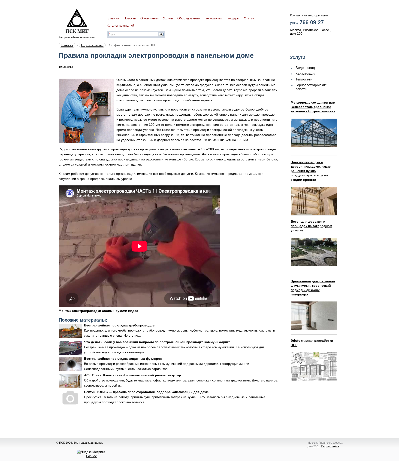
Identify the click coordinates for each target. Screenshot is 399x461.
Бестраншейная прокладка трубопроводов (119, 325)
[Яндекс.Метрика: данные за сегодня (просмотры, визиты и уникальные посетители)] (91, 452)
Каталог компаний (120, 25)
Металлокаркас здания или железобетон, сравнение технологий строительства (313, 107)
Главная (113, 18)
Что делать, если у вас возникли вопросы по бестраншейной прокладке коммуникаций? (157, 342)
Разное (91, 456)
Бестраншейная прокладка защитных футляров (123, 358)
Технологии (213, 18)
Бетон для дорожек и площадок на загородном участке (311, 226)
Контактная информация (309, 15)
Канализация (306, 73)
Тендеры (232, 18)
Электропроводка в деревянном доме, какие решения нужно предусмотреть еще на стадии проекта (311, 170)
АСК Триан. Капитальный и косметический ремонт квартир (132, 375)
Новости (130, 18)
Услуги (168, 18)
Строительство (92, 45)
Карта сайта (330, 446)
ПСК (77, 21)
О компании (149, 18)
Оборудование (188, 18)
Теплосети (304, 79)
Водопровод (305, 68)
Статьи (249, 18)
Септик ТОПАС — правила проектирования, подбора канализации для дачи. (146, 392)
